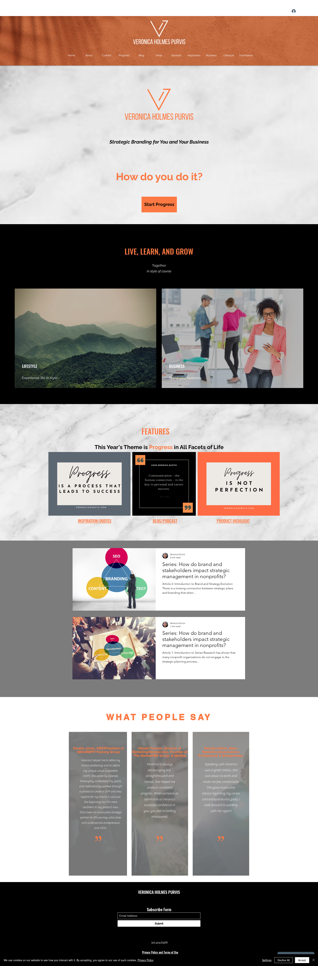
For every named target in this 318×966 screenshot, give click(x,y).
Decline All (284, 960)
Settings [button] (266, 960)
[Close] (313, 960)
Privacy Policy (145, 960)
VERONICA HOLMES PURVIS (159, 892)
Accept (302, 960)
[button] (312, 11)
